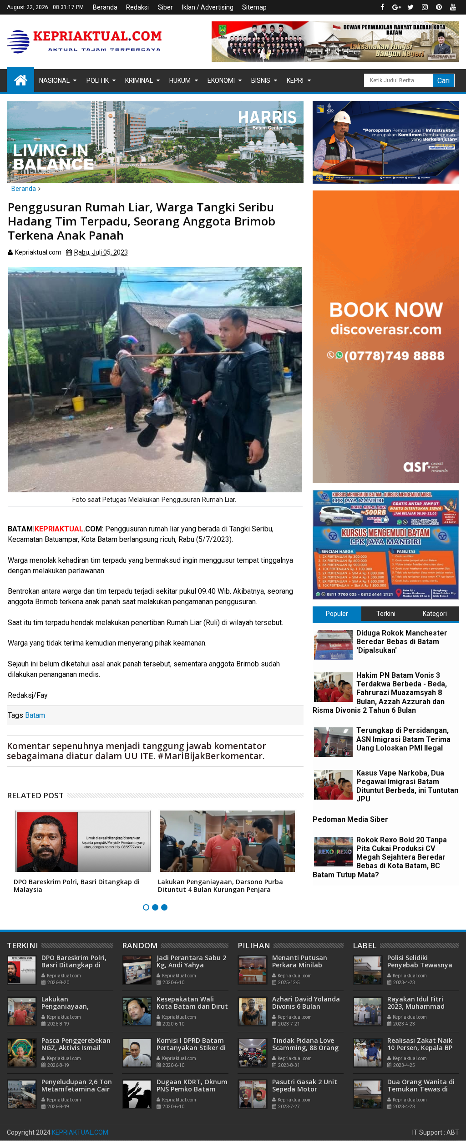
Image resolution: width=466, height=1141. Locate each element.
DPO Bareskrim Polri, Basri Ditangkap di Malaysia (77, 885)
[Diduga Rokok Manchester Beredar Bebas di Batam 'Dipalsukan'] (333, 645)
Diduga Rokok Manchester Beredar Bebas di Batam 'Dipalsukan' (401, 642)
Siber (165, 7)
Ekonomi (221, 80)
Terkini (385, 613)
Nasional (54, 80)
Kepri (295, 80)
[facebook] (382, 7)
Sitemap (254, 7)
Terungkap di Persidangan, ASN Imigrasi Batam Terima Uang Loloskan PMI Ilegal (403, 739)
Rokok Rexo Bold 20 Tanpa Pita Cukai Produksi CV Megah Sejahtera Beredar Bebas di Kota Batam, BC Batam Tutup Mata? (380, 857)
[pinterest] (438, 7)
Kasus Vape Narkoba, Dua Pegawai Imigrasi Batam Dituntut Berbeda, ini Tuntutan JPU (407, 786)
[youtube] (452, 7)
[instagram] (424, 7)
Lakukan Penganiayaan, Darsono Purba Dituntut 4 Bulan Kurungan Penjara (220, 885)
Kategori (435, 613)
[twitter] (410, 7)
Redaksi (137, 7)
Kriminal (139, 80)
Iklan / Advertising (207, 7)
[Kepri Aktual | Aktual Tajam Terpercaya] (20, 79)
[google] (396, 7)
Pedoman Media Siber (350, 819)
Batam (35, 715)
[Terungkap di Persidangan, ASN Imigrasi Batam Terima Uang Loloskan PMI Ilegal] (333, 742)
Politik (97, 80)
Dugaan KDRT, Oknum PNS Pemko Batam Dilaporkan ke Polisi (192, 1089)
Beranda (105, 7)
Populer (337, 613)
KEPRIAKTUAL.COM (80, 1132)
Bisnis (260, 80)
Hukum (180, 80)
